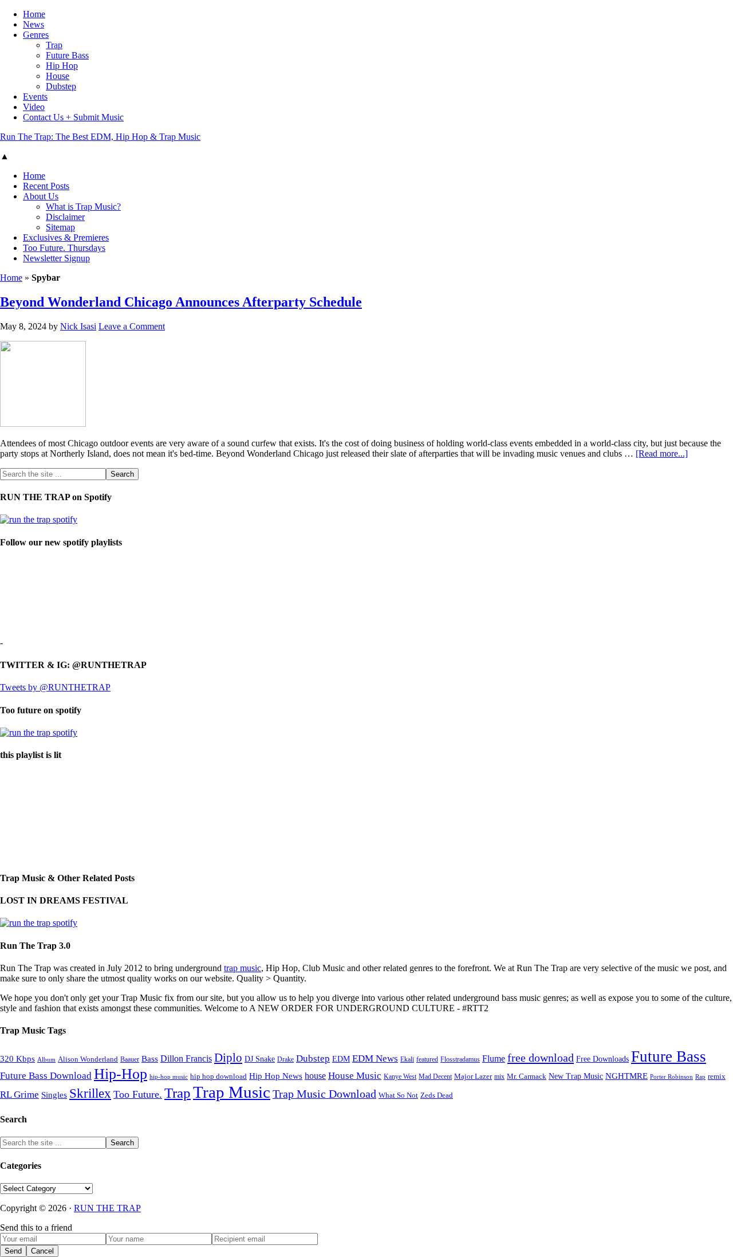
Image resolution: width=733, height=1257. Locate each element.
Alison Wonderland (88, 1059)
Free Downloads (602, 1058)
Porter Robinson (671, 1077)
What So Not (398, 1095)
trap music (242, 968)
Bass (149, 1058)
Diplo (228, 1057)
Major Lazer (473, 1077)
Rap (700, 1076)
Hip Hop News (275, 1076)
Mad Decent (435, 1077)
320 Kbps (17, 1058)
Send (13, 1251)
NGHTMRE (626, 1076)
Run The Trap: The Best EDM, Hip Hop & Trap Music (100, 137)
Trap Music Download (324, 1093)
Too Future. (137, 1094)
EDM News (375, 1058)
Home (11, 277)
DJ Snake (260, 1059)
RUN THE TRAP (107, 1208)
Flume (493, 1058)
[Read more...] (662, 453)
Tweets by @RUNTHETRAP (55, 687)
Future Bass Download (46, 1075)
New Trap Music (576, 1076)
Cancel (42, 1251)
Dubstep (313, 1058)
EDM (341, 1059)
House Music (354, 1075)
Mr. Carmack (526, 1077)
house (315, 1076)
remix (717, 1077)
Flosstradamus (460, 1059)
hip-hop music (168, 1076)
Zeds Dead (436, 1095)
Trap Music (231, 1092)
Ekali (407, 1059)
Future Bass (668, 1056)
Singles (54, 1094)
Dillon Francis (186, 1058)
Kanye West (400, 1077)
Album (46, 1059)
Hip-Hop (120, 1074)
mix (499, 1077)
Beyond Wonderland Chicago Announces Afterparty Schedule (181, 301)
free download (540, 1057)
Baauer (129, 1059)
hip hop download (218, 1077)
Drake (285, 1059)
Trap (177, 1093)
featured (427, 1059)
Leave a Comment (131, 326)
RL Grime (19, 1094)
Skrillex (90, 1093)
